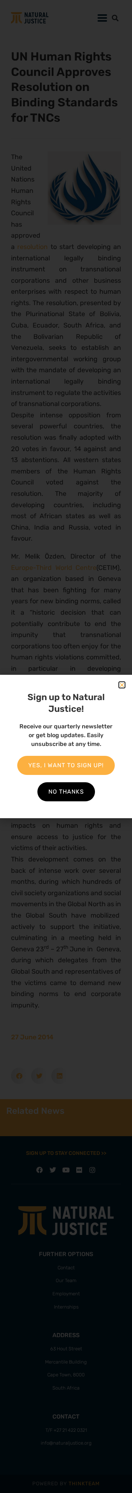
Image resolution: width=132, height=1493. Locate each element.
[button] (122, 685)
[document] (66, 746)
